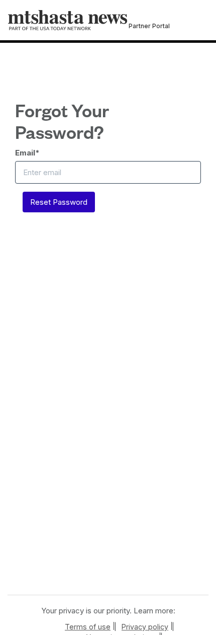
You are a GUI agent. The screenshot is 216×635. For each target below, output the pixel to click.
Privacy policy (145, 626)
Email (27, 152)
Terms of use (88, 626)
